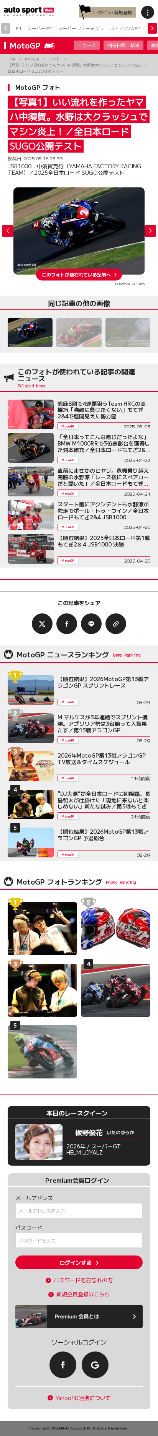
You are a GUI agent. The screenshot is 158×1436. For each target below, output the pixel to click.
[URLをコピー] (115, 623)
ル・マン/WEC (125, 28)
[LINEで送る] (91, 623)
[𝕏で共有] (42, 623)
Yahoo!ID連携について (83, 1398)
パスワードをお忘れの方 (83, 1280)
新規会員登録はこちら (83, 1294)
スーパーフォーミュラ (81, 28)
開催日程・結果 (123, 45)
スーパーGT (39, 28)
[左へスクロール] (5, 28)
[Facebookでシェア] (66, 623)
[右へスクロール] (152, 28)
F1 (18, 28)
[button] (150, 231)
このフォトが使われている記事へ (76, 274)
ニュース (86, 45)
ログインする (75, 1262)
